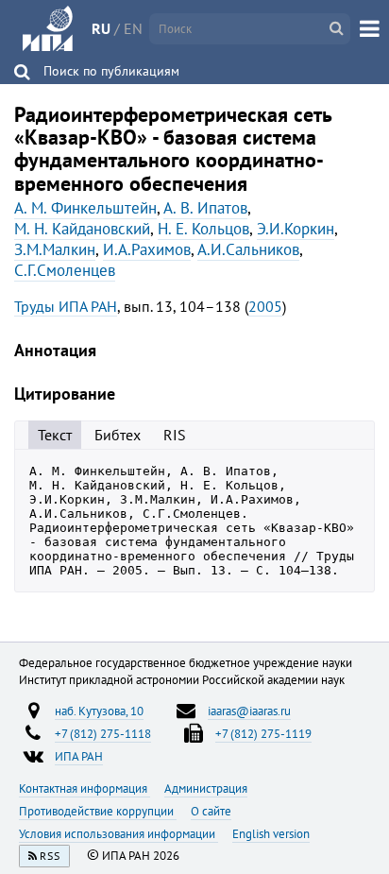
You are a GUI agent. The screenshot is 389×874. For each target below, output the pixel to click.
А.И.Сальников (248, 249)
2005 (265, 306)
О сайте (211, 810)
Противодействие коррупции (98, 810)
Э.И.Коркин (295, 228)
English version (271, 833)
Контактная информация (84, 788)
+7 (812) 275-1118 (103, 733)
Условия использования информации (118, 833)
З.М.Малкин (54, 249)
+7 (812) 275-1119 (263, 733)
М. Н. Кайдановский (82, 228)
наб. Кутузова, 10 (99, 710)
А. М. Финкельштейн (85, 207)
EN (133, 28)
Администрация (205, 788)
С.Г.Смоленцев (64, 270)
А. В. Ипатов (205, 207)
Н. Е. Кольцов (203, 228)
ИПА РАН (79, 755)
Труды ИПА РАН (65, 306)
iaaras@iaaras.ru (249, 710)
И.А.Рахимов (147, 249)
